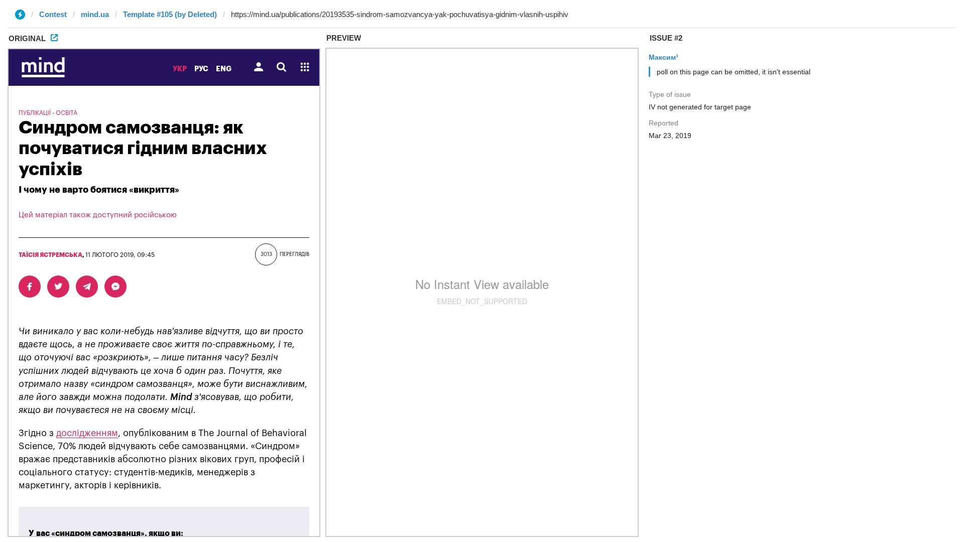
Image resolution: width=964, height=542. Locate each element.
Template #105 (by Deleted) (170, 14)
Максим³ (663, 57)
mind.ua (95, 14)
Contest (53, 14)
